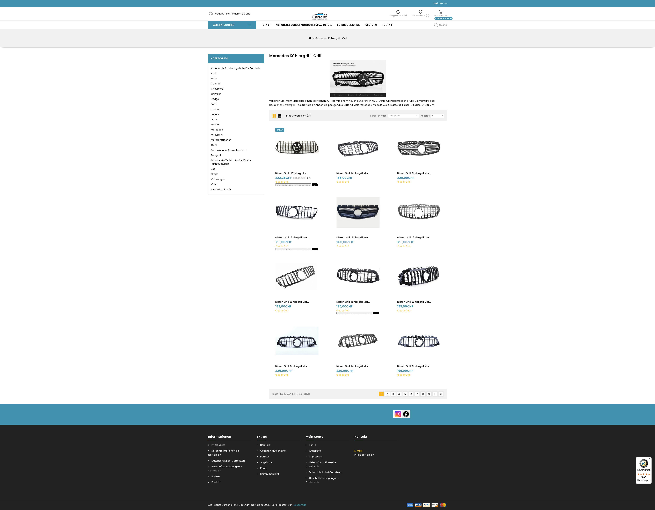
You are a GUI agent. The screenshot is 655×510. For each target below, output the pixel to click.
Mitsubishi (217, 135)
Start (267, 25)
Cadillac (216, 83)
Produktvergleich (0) (298, 115)
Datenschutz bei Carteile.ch (228, 460)
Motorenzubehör (221, 140)
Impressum (218, 445)
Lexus (214, 119)
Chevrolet (217, 88)
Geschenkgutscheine (273, 450)
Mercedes (217, 129)
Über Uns (371, 25)
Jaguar (215, 114)
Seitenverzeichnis (348, 25)
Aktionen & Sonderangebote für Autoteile (304, 25)
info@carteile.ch (364, 455)
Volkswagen (218, 179)
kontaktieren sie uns (238, 13)
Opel (214, 145)
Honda (215, 109)
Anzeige (425, 115)
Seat (213, 169)
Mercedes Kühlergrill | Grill (331, 38)
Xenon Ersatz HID (221, 189)
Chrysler (216, 94)
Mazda (215, 124)
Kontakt (388, 25)
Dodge (215, 99)
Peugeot (216, 155)
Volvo (214, 184)
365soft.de (300, 505)
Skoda (214, 174)
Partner (216, 476)
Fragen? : (220, 13)
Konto (263, 468)
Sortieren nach (378, 115)
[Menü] (649, 459)
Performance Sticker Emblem (228, 150)
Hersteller (265, 445)
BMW (214, 78)
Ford (213, 104)
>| (441, 394)
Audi (213, 73)
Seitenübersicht (269, 474)
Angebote (266, 462)
